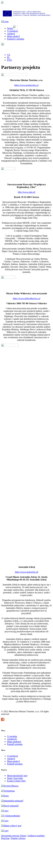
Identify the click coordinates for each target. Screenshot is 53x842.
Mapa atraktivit (14, 741)
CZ (8, 54)
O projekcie (12, 756)
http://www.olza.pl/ (26, 192)
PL (8, 57)
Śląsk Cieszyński (15, 778)
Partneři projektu (15, 744)
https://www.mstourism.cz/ (26, 85)
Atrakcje (11, 758)
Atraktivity (12, 739)
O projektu (12, 736)
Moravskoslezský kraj (17, 775)
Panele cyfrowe (18, 838)
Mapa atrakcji (13, 761)
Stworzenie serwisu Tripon (13, 835)
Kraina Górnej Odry (16, 781)
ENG (9, 60)
